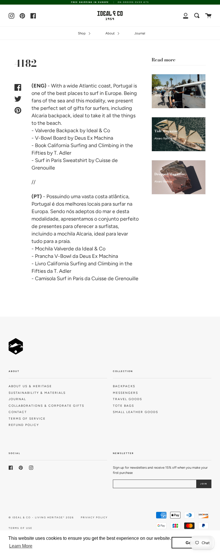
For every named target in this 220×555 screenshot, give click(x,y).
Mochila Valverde (54, 249)
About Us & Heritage (30, 386)
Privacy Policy (94, 517)
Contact (18, 412)
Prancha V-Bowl (53, 256)
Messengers (125, 393)
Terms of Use (20, 528)
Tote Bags (123, 406)
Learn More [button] (20, 546)
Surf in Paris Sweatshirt (61, 160)
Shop (82, 33)
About (110, 33)
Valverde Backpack (56, 130)
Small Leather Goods (135, 412)
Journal (139, 33)
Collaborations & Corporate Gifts (46, 406)
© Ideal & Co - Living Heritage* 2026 (41, 517)
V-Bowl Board (50, 138)
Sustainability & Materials (37, 393)
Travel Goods (127, 399)
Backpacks (124, 386)
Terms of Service (27, 418)
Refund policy (24, 425)
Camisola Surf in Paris (59, 278)
